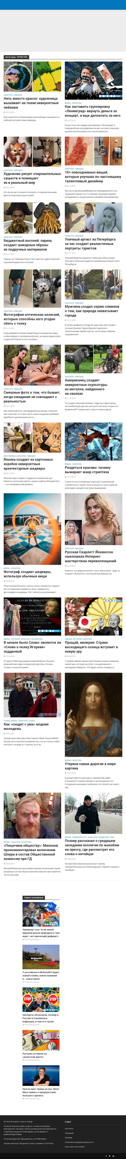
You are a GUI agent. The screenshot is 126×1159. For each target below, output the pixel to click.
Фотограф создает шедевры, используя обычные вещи (27, 574)
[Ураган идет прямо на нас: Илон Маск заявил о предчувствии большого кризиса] (41, 1075)
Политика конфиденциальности (79, 1142)
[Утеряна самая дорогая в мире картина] (93, 714)
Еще (63, 886)
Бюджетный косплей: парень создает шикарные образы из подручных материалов (28, 245)
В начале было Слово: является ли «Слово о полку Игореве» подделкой (32, 646)
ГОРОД (7, 721)
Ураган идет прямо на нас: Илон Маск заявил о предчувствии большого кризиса (41, 1092)
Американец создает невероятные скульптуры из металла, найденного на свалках (86, 386)
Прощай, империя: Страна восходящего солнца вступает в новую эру (91, 646)
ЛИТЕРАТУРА (36, 639)
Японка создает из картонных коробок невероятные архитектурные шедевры (28, 463)
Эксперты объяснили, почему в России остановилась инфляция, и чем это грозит (41, 1018)
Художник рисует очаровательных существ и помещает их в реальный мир (32, 178)
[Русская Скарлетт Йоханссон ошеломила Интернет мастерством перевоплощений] (93, 519)
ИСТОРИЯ (15, 639)
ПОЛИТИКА (26, 842)
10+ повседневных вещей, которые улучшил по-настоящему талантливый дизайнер (93, 176)
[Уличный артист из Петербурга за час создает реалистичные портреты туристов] (93, 217)
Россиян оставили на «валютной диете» (35, 1055)
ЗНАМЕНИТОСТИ (79, 837)
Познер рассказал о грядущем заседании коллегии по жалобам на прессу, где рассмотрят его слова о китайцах (92, 847)
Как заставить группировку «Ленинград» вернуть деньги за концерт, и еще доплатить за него (93, 111)
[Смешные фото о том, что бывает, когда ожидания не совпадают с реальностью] (32, 365)
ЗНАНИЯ (68, 639)
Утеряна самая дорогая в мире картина (90, 766)
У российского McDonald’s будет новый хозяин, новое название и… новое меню (41, 975)
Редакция (69, 1133)
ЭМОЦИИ (18, 95)
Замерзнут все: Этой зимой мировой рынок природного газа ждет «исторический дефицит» (41, 933)
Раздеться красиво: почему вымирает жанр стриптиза (87, 470)
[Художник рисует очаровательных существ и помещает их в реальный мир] (32, 151)
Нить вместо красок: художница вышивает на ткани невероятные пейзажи (31, 102)
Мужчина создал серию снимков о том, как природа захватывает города (92, 310)
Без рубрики (10, 456)
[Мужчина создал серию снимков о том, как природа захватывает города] (93, 284)
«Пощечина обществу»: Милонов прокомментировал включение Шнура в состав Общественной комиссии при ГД (31, 852)
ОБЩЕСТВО (104, 837)
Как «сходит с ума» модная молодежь (26, 726)
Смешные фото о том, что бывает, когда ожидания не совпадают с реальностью (32, 396)
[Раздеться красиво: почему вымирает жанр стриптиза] (93, 441)
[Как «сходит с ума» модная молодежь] (32, 694)
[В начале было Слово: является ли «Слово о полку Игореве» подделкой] (32, 616)
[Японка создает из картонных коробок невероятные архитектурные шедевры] (32, 437)
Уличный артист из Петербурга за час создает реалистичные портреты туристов (90, 243)
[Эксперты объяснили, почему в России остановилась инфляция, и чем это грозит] (41, 999)
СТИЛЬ (32, 721)
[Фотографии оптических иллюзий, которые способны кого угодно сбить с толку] (32, 288)
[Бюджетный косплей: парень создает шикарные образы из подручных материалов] (32, 217)
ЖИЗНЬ (68, 103)
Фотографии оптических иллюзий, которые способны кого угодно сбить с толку (32, 319)
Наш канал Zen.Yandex (75, 1146)
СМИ (112, 837)
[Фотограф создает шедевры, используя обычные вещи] (32, 529)
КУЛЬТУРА (8, 95)
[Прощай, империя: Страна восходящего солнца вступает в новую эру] (93, 616)
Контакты (69, 1128)
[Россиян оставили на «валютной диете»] (41, 1040)
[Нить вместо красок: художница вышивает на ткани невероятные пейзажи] (32, 76)
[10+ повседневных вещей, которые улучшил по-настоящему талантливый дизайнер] (93, 151)
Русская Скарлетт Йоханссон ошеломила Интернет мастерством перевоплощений (90, 556)
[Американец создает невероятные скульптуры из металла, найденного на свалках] (93, 358)
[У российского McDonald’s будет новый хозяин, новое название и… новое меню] (41, 957)
